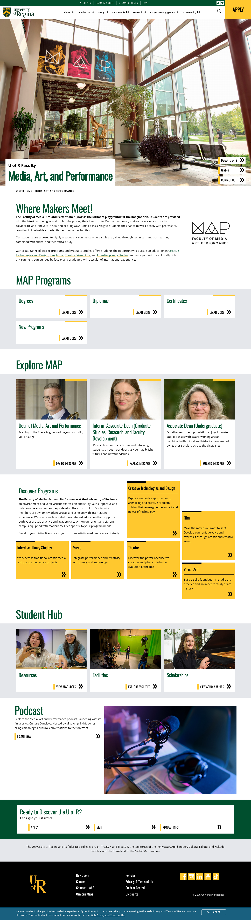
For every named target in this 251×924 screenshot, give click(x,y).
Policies (130, 875)
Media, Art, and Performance (54, 191)
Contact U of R (85, 887)
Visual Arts (83, 255)
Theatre (70, 255)
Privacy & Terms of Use (140, 881)
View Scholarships (212, 686)
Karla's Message (140, 463)
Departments (229, 160)
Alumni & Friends (128, 3)
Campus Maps (84, 894)
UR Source (132, 894)
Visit (99, 827)
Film (52, 255)
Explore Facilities (139, 686)
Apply (34, 827)
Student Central (135, 887)
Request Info (171, 827)
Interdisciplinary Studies (112, 255)
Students (85, 3)
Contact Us (228, 180)
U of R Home (24, 191)
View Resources (66, 686)
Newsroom (82, 875)
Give (145, 3)
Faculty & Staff (105, 3)
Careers (80, 881)
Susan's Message (213, 463)
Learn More (69, 312)
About (67, 12)
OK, (213, 912)
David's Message (66, 463)
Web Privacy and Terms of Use (108, 915)
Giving (225, 170)
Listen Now (24, 736)
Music (60, 255)
